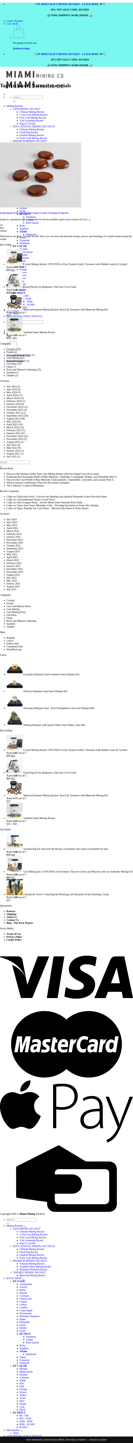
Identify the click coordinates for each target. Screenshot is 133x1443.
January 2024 (13, 404)
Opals (9, 366)
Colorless (24, 257)
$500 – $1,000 (26, 304)
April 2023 (12, 424)
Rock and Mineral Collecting (21, 369)
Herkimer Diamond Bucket (33, 1269)
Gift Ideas (11, 363)
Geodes (23, 1307)
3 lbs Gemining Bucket (31, 1240)
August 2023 (13, 418)
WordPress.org (14, 649)
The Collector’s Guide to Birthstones (25, 485)
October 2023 (13, 412)
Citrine (29, 1339)
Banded (23, 255)
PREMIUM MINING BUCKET (30, 1260)
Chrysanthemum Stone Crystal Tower (36, 499)
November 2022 (14, 439)
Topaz (22, 1357)
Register (10, 637)
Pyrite (22, 1330)
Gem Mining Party (16, 360)
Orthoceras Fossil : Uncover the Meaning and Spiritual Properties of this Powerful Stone (62, 496)
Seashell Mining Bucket (31, 1255)
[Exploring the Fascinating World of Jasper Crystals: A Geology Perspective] (40, 206)
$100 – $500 (25, 301)
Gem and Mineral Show (18, 355)
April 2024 (12, 395)
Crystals (10, 600)
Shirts (16, 1433)
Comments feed (14, 646)
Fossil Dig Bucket (28, 1252)
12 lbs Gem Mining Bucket (33, 1234)
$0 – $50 (24, 295)
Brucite (23, 1292)
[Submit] (1, 466)
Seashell (10, 372)
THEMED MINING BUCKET (29, 1272)
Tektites (10, 375)
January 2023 (13, 433)
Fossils (9, 352)
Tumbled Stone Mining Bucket (35, 1266)
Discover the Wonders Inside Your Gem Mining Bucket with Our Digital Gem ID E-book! (52, 474)
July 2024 (11, 386)
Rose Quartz (32, 1342)
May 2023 (11, 421)
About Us (11, 917)
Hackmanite (25, 1313)
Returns (10, 911)
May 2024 (11, 392)
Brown (23, 272)
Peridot (23, 1328)
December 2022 (14, 436)
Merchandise (13, 1430)
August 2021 (13, 453)
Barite (22, 1290)
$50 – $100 (25, 298)
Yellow (23, 275)
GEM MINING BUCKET (27, 1228)
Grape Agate (25, 1310)
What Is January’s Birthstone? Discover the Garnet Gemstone (37, 482)
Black (22, 1409)
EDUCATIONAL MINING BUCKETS (34, 1246)
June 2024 (11, 389)
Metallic (23, 249)
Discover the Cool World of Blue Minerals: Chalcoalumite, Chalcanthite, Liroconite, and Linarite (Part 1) (60, 479)
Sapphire (24, 1348)
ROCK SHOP (13, 1278)
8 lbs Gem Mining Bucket (32, 1237)
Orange (23, 269)
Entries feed (12, 643)
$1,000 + (24, 307)
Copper (23, 1301)
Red (21, 1383)
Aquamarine (25, 1284)
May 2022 (11, 447)
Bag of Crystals (27, 1243)
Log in (9, 640)
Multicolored (26, 252)
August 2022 (13, 442)
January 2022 (13, 450)
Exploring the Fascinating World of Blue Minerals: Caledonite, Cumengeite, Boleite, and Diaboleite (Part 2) (61, 476)
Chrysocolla (25, 1298)
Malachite (24, 1322)
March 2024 (12, 398)
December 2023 (14, 407)
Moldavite (31, 234)
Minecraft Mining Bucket (32, 1275)
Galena (23, 1304)
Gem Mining (13, 358)
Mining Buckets (14, 1225)
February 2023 (14, 430)
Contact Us (12, 920)
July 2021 (11, 456)
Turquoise (24, 240)
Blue (21, 1401)
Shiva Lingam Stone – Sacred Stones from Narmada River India (49, 502)
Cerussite (24, 1295)
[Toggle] (25, 1226)
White (22, 1380)
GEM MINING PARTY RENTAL (24, 316)
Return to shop (21, 48)
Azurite (23, 1287)
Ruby (22, 1345)
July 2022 (11, 444)
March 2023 (12, 427)
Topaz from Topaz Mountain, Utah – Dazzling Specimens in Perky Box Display (58, 505)
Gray (22, 1406)
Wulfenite (24, 243)
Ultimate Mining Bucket (31, 1231)
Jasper (22, 1319)
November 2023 (14, 409)
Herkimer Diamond (29, 1316)
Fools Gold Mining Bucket (33, 1257)
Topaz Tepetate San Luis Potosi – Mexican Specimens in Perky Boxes (52, 508)
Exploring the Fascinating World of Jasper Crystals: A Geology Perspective (34, 213)
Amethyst (31, 1336)
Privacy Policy (14, 936)
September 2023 (14, 415)
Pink (21, 1386)
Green (22, 1398)
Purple (22, 284)
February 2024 (14, 401)
